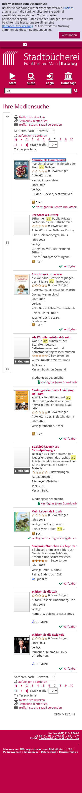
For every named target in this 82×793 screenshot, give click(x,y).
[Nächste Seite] (21, 145)
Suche (31, 83)
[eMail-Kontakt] (25, 45)
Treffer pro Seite (25, 149)
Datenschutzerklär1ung (17, 26)
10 (71, 139)
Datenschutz (48, 752)
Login (50, 83)
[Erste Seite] (15, 139)
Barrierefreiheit (68, 752)
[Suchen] (76, 91)
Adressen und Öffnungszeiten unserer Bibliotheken (33, 749)
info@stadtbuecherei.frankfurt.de (59, 738)
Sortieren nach (24, 131)
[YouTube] (18, 45)
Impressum (31, 752)
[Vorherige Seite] (21, 139)
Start (12, 83)
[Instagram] (12, 45)
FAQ (69, 749)
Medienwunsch (12, 752)
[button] (7, 243)
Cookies (68, 8)
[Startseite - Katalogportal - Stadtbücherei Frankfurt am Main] (41, 58)
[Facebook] (5, 45)
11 (15, 144)
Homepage (68, 83)
